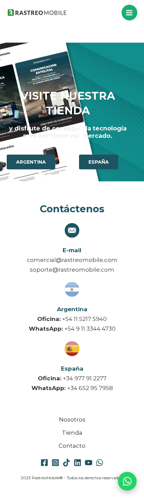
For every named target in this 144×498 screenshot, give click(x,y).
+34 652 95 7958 (90, 388)
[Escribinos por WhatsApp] (127, 481)
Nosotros (72, 419)
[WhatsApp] (99, 462)
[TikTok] (66, 462)
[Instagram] (55, 462)
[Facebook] (44, 462)
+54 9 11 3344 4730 (90, 328)
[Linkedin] (77, 462)
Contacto (72, 445)
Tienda (72, 432)
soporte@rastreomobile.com (72, 269)
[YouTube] (88, 462)
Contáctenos (72, 209)
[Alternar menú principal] (130, 13)
